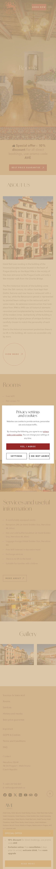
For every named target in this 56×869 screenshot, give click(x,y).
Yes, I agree (28, 447)
